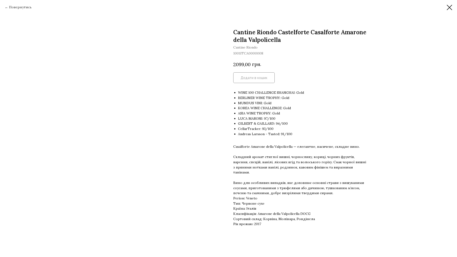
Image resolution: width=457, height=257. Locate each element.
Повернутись (20, 7)
